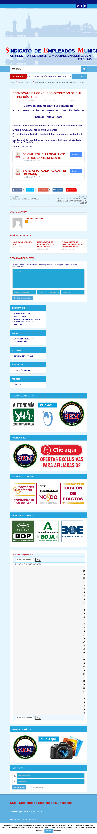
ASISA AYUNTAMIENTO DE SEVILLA (27, 319)
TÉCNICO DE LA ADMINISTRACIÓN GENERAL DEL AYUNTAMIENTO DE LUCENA (72, 201)
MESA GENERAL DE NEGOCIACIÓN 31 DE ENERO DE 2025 (28, 76)
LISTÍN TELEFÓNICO (21, 316)
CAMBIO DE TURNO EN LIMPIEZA (24, 199)
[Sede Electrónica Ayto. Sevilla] (48, 493)
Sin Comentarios (76, 101)
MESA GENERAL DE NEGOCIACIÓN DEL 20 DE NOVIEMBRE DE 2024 (72, 244)
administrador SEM (28, 101)
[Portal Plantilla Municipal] (23, 493)
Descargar (76, 155)
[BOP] (23, 531)
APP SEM (17, 385)
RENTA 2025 (18, 325)
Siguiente (81, 197)
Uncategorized (65, 101)
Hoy (38, 560)
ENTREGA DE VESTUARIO (23, 356)
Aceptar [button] (48, 831)
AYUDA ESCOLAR (20, 342)
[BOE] (71, 531)
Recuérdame (38, 787)
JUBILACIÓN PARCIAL (22, 370)
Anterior (15, 197)
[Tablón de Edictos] (73, 493)
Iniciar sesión (19, 787)
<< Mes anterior (25, 560)
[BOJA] (47, 531)
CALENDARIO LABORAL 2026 (24, 322)
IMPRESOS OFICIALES (22, 314)
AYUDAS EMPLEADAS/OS (24, 339)
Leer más (57, 831)
